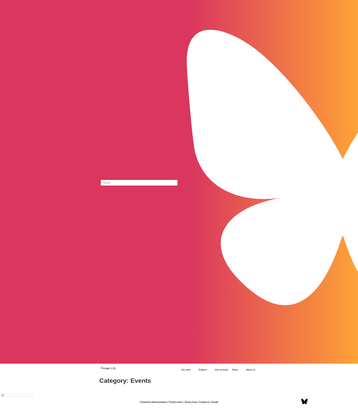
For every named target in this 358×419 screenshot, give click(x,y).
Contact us (204, 402)
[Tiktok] (255, 359)
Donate (214, 402)
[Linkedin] (322, 401)
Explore (203, 369)
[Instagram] (247, 359)
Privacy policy (176, 402)
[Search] (103, 188)
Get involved (221, 369)
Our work (186, 369)
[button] (188, 369)
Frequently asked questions (153, 402)
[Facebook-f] (295, 401)
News (235, 369)
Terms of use (190, 402)
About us (250, 369)
